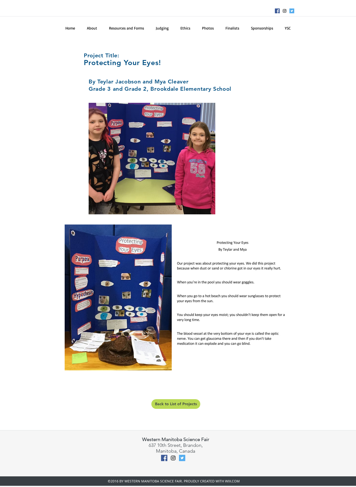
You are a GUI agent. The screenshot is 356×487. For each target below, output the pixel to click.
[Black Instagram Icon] (284, 10)
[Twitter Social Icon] (291, 10)
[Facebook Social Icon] (277, 10)
